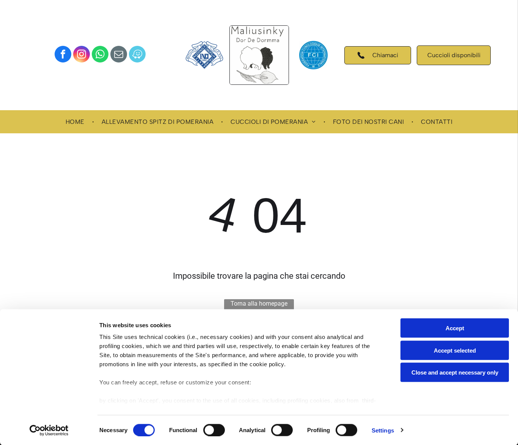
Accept (455, 328)
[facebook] (63, 55)
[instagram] (81, 55)
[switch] (214, 430)
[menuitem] (76, 121)
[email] (118, 55)
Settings (383, 430)
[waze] (137, 55)
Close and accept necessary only (454, 372)
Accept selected (455, 350)
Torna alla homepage (259, 303)
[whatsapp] (100, 55)
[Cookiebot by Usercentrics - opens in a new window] (49, 430)
